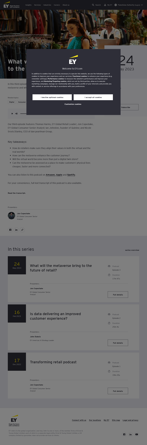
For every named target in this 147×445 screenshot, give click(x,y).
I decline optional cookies (52, 97)
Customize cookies (73, 104)
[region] (73, 82)
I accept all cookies (93, 97)
